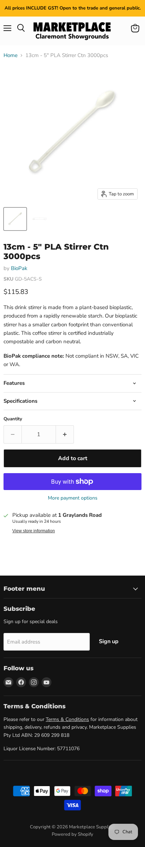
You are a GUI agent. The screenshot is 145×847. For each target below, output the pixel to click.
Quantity (13, 419)
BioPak (19, 268)
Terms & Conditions (67, 719)
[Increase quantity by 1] (65, 434)
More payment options (72, 498)
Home (11, 55)
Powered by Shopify (72, 834)
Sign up (109, 641)
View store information (33, 530)
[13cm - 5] (15, 219)
